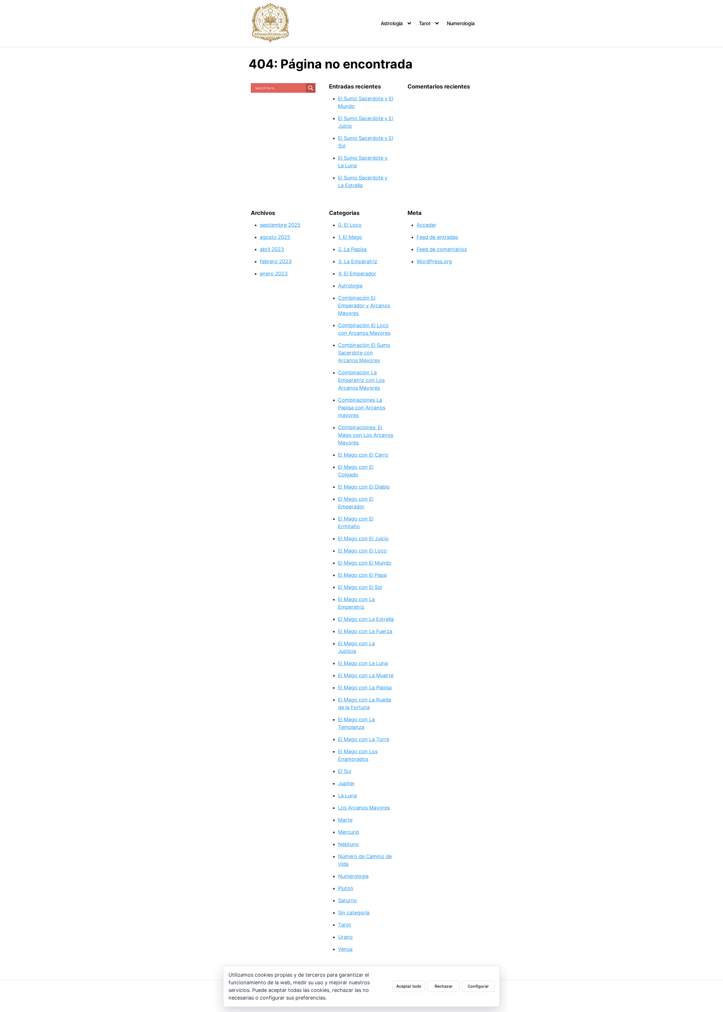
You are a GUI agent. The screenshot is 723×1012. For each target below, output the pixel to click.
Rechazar (444, 986)
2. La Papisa (352, 249)
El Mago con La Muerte (365, 675)
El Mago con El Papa (362, 575)
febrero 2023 (275, 261)
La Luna (347, 796)
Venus (345, 949)
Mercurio (348, 832)
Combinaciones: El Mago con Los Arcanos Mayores (365, 435)
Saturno (347, 900)
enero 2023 (274, 274)
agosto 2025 (275, 237)
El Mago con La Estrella (366, 619)
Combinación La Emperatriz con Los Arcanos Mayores (361, 380)
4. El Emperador (357, 274)
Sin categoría (353, 913)
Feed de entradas (437, 237)
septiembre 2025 (280, 225)
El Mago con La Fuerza (365, 631)
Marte (345, 820)
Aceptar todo (408, 986)
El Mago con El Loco (362, 551)
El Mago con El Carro (363, 455)
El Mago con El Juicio (363, 538)
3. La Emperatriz (357, 261)
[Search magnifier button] (310, 88)
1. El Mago (350, 237)
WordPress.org (434, 261)
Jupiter (346, 783)
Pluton (345, 888)
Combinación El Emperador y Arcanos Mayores (364, 305)
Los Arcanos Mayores (364, 808)
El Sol (344, 771)
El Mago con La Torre (363, 739)
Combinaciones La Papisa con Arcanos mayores (361, 407)
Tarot (424, 23)
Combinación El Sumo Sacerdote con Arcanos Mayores (364, 352)
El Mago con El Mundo (364, 563)
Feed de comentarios (442, 249)
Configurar (478, 986)
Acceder (426, 225)
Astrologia (392, 23)
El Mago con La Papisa (365, 688)
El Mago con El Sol (360, 587)
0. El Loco (350, 225)
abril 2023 (272, 249)
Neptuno (348, 844)
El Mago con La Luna (363, 663)
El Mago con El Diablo (364, 487)
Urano (345, 937)
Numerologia (460, 23)
